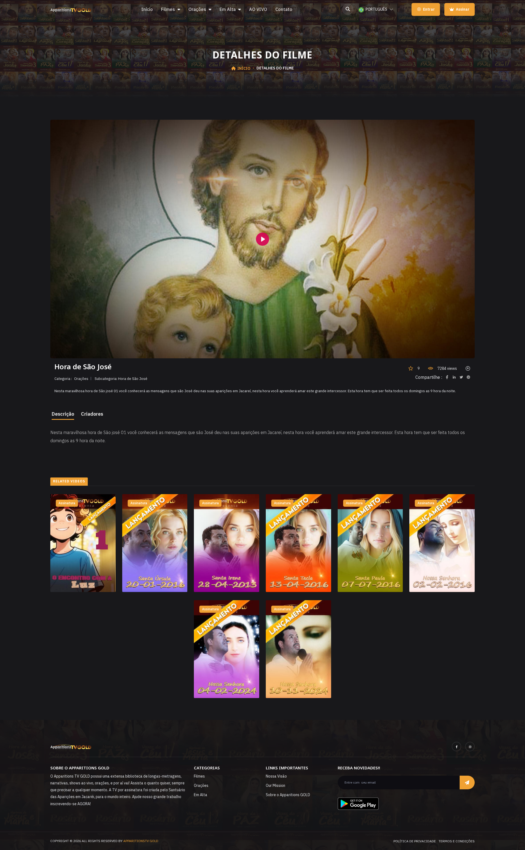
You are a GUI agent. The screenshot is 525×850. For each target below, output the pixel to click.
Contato (283, 9)
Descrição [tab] (63, 414)
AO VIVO (258, 9)
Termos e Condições (457, 841)
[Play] (262, 239)
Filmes (168, 9)
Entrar (429, 9)
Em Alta (228, 9)
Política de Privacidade (414, 841)
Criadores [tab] (92, 414)
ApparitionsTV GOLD (140, 841)
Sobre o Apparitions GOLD (288, 794)
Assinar (462, 9)
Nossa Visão (276, 776)
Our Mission (275, 785)
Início (147, 9)
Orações (197, 9)
